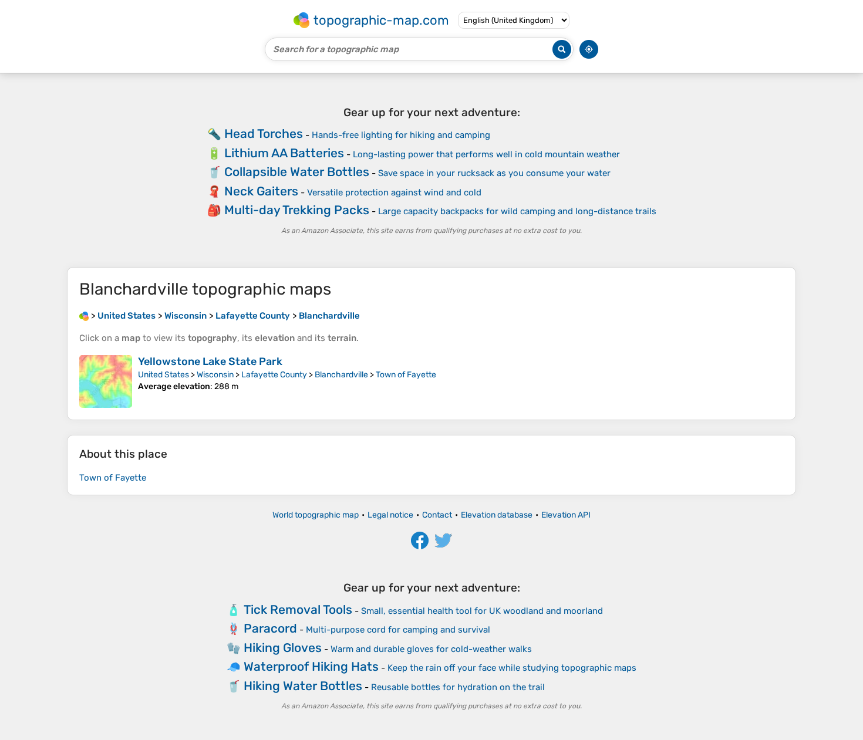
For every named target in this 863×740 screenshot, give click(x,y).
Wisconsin (215, 375)
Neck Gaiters (261, 191)
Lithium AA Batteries (284, 153)
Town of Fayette (406, 375)
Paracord (270, 628)
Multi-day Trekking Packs (296, 209)
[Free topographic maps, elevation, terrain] (84, 315)
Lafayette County (274, 375)
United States (163, 375)
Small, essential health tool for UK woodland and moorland (482, 611)
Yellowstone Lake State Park (210, 361)
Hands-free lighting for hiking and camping (401, 135)
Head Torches (263, 133)
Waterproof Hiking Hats (311, 666)
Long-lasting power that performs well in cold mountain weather (486, 154)
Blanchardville (341, 375)
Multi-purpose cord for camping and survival (398, 629)
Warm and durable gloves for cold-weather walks (431, 649)
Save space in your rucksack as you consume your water (494, 173)
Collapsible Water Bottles (296, 171)
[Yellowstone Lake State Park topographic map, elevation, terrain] (105, 381)
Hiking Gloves (283, 647)
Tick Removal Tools (298, 609)
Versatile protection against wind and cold (394, 192)
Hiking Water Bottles (303, 685)
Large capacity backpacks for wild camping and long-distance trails (517, 211)
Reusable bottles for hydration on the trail (458, 687)
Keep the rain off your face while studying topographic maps (511, 668)
